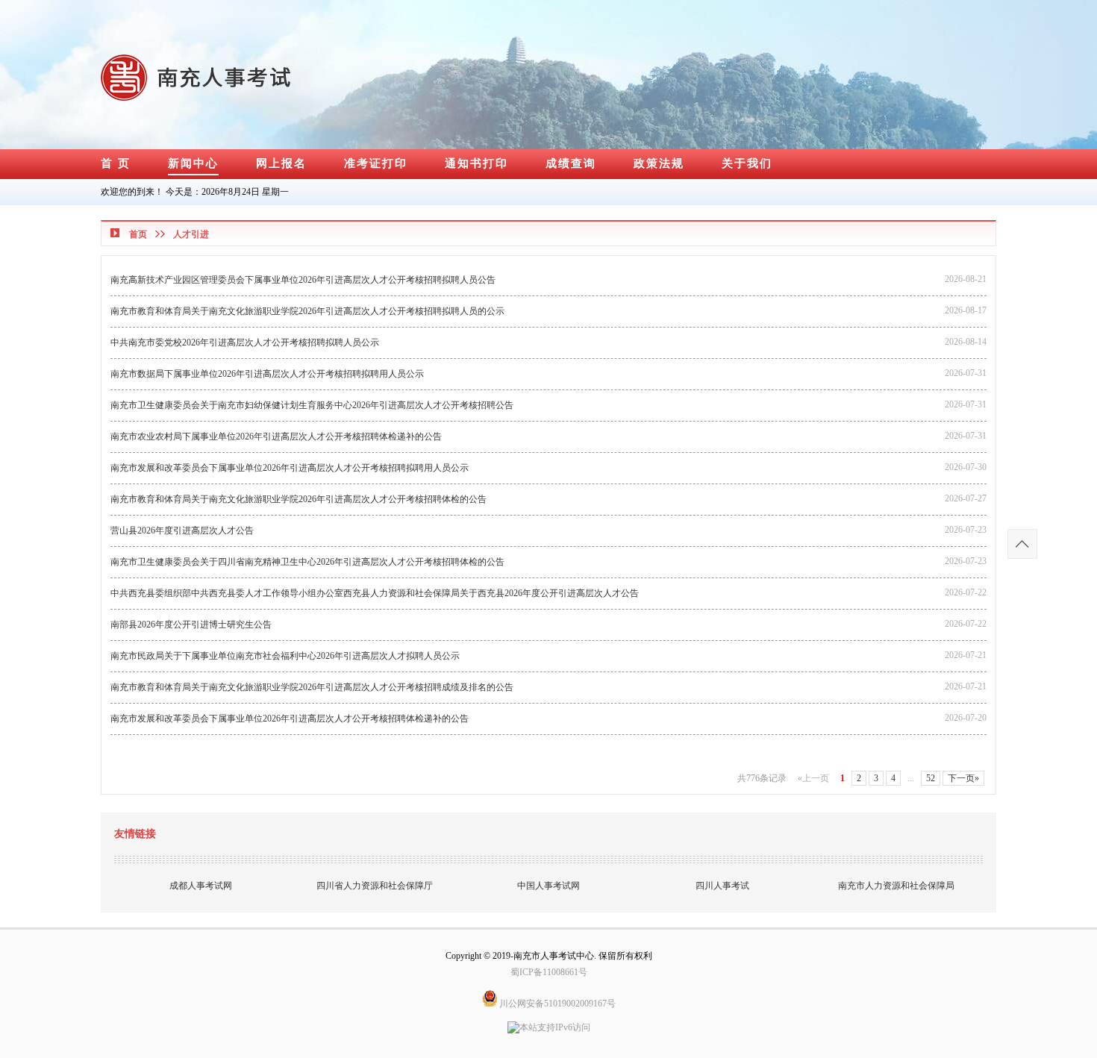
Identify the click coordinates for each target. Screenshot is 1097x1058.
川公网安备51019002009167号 (556, 1003)
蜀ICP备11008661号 (548, 972)
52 (930, 778)
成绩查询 (571, 163)
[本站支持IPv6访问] (548, 1023)
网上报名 (281, 163)
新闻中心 (193, 163)
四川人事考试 (722, 885)
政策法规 (659, 163)
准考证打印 (375, 163)
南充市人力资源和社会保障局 (896, 885)
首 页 (116, 163)
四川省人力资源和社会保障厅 (374, 885)
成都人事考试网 (200, 885)
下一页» (963, 778)
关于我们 (747, 163)
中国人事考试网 (548, 885)
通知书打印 (476, 163)
